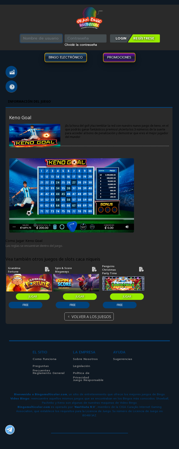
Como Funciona (44, 359)
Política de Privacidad (81, 375)
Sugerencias (122, 359)
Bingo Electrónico (66, 57)
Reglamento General (48, 373)
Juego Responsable (88, 380)
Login (121, 38)
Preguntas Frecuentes (11, 86)
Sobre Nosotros (85, 359)
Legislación (81, 366)
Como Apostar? (11, 72)
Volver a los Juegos (91, 316)
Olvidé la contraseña (81, 45)
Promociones (119, 57)
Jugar (33, 296)
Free (25, 305)
